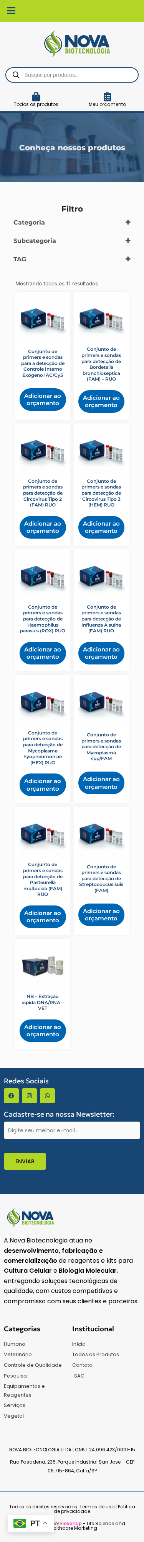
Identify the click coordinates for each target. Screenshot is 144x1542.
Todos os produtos (36, 104)
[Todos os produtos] (36, 96)
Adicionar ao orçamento (42, 399)
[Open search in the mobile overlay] (72, 75)
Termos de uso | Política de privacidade (94, 1508)
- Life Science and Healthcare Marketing (86, 1525)
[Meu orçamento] (107, 96)
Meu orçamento (107, 104)
